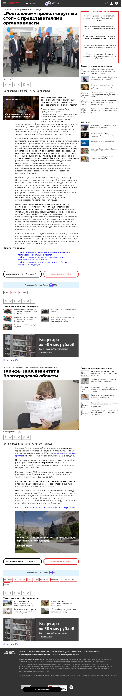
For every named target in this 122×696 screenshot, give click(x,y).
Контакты (22, 652)
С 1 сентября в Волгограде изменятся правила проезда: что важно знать (99, 37)
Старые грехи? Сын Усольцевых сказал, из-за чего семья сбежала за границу (104, 389)
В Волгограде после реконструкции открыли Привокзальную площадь (46, 539)
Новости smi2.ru (11, 360)
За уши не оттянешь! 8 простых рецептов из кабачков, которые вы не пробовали (105, 87)
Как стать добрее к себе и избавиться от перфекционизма (104, 150)
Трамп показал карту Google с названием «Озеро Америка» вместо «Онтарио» (99, 56)
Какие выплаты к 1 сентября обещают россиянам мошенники (104, 126)
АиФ (19, 432)
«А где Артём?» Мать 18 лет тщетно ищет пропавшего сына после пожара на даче (104, 102)
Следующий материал (42, 689)
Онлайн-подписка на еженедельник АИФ (34, 655)
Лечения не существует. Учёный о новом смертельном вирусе (103, 380)
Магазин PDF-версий (91, 652)
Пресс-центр (76, 652)
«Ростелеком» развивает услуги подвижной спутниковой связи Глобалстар (25, 311)
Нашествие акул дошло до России (103, 141)
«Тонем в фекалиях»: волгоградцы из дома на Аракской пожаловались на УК (63, 611)
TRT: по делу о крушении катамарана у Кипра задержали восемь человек (99, 47)
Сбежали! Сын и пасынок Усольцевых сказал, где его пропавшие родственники (105, 405)
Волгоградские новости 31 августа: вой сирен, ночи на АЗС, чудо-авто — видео (99, 18)
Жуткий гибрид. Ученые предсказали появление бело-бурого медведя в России (105, 110)
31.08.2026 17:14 (8, 367)
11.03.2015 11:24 (8, 10)
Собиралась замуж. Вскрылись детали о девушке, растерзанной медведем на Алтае (103, 71)
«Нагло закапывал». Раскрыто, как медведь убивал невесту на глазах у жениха (104, 95)
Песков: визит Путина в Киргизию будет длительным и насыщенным (99, 27)
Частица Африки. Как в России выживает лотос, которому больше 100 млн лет (104, 373)
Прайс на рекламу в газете (39, 652)
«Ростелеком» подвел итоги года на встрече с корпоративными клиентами (42, 258)
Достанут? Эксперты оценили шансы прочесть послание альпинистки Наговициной (104, 413)
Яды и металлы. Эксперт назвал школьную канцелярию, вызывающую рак (102, 397)
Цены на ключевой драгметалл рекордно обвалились (101, 157)
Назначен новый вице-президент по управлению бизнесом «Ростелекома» (26, 319)
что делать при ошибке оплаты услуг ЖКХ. (56, 507)
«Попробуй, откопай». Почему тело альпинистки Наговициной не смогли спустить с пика (104, 79)
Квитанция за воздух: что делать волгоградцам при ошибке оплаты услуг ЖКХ (26, 611)
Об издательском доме (60, 652)
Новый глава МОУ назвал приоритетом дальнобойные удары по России (103, 134)
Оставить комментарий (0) (61, 274)
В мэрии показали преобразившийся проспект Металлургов (61, 603)
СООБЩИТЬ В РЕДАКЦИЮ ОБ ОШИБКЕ (66, 655)
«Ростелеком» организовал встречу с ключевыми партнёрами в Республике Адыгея (44, 253)
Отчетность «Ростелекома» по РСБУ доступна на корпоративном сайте (62, 319)
